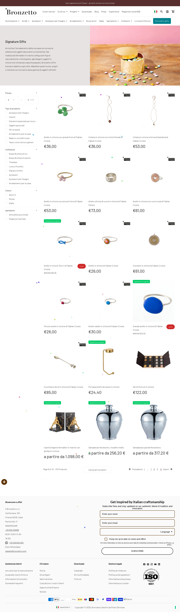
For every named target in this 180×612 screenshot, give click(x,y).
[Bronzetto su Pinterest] (148, 564)
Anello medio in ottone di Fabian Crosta (106, 326)
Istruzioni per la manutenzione (19, 570)
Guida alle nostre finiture (16, 575)
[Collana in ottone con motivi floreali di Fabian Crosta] (109, 112)
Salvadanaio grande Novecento (147, 447)
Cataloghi (78, 570)
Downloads (87, 11)
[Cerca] (161, 11)
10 (161, 469)
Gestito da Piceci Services (113, 607)
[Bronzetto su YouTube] (155, 564)
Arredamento (76, 21)
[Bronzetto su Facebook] (144, 564)
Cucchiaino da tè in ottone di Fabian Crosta (63, 387)
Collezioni (125, 21)
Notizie (43, 591)
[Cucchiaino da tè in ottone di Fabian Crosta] (65, 361)
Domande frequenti (14, 583)
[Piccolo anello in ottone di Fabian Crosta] (65, 301)
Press (103, 11)
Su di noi (61, 11)
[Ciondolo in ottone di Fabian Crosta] (154, 240)
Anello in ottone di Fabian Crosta (103, 265)
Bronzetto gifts (162, 21)
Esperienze (114, 11)
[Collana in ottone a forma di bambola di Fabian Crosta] (154, 112)
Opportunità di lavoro (49, 587)
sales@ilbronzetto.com (15, 551)
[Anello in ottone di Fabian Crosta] (109, 240)
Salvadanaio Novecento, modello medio (106, 447)
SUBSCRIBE (137, 551)
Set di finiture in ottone (143, 387)
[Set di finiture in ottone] (154, 361)
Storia (42, 570)
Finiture (77, 579)
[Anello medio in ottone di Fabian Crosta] (109, 301)
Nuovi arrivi (91, 21)
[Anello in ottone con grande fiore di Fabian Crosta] (65, 112)
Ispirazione (112, 21)
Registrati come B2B (131, 11)
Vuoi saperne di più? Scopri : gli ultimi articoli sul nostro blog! (90, 3)
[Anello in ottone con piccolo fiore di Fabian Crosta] (65, 176)
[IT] (156, 11)
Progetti (73, 11)
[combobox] (156, 11)
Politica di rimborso (117, 570)
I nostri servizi (48, 11)
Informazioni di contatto (16, 579)
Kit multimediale (81, 575)
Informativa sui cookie (119, 583)
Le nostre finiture (142, 21)
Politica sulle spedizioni (119, 575)
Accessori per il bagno (55, 21)
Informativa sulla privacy (120, 579)
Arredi (24, 21)
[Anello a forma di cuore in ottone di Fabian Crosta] (109, 176)
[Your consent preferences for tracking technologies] (175, 607)
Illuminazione (11, 21)
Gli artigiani (45, 575)
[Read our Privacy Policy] (173, 543)
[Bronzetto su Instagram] (151, 564)
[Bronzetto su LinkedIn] (159, 564)
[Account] (167, 11)
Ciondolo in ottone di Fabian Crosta (149, 265)
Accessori (36, 21)
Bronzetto (96, 607)
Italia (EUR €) (64, 607)
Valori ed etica (46, 579)
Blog (96, 11)
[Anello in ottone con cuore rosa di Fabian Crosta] (154, 176)
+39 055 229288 (12, 530)
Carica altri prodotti (97, 469)
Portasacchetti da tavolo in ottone (103, 387)
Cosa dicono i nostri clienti (52, 583)
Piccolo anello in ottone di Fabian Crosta (62, 326)
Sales (101, 21)
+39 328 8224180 (16, 542)
